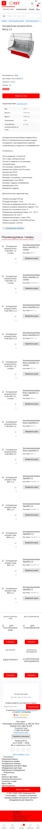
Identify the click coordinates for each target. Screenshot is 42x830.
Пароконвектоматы (10, 759)
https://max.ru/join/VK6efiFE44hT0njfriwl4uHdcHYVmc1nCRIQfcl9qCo (23, 749)
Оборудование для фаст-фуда (14, 766)
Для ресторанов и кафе (16, 21)
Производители (8, 786)
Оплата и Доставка (9, 777)
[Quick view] (5, 258)
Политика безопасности (26, 710)
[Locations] (26, 3)
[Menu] (4, 3)
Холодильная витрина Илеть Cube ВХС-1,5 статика (31, 277)
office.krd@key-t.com (21, 755)
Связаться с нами (9, 781)
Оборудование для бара (12, 768)
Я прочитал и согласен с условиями (21, 711)
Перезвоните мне (21, 733)
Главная (4, 20)
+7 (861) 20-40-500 (21, 730)
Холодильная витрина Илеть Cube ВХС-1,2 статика (31, 247)
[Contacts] (32, 3)
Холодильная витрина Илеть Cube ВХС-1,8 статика (31, 362)
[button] (38, 826)
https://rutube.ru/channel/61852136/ (28, 749)
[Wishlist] (10, 258)
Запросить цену (21, 96)
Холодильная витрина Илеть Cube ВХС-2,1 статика (31, 392)
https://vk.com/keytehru (18, 749)
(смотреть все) (22, 104)
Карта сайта (7, 783)
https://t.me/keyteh (12, 749)
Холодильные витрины (11, 763)
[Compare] (15, 258)
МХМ (16, 75)
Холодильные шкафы (11, 761)
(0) (10, 85)
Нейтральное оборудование (13, 770)
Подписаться (33, 707)
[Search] (4, 16)
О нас (4, 775)
